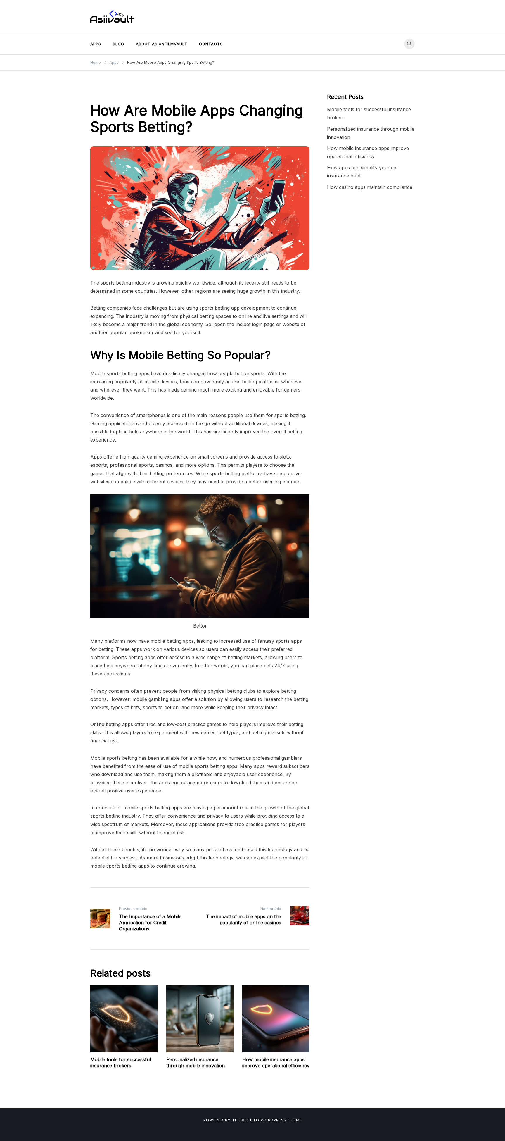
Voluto (250, 1120)
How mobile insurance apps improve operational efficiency (275, 1062)
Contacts (211, 44)
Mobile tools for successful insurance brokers (120, 1062)
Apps (95, 44)
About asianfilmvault (161, 44)
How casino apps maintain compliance (369, 187)
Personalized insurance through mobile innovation (195, 1062)
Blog (118, 44)
